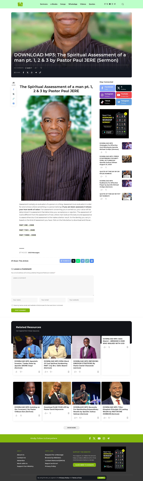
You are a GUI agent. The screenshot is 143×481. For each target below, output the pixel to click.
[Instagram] (112, 4)
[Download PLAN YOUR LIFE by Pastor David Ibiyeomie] (57, 393)
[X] (107, 4)
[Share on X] (27, 72)
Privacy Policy (64, 477)
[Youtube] (124, 95)
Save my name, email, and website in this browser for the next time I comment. (38, 305)
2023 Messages (33, 252)
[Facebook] (105, 4)
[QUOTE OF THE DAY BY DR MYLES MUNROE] (127, 174)
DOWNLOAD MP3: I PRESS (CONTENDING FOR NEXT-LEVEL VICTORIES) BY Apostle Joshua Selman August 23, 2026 (109, 160)
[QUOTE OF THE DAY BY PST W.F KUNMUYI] (127, 196)
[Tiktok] (107, 102)
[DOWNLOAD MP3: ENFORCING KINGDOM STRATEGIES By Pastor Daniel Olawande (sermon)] (86, 347)
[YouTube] (109, 4)
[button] (101, 478)
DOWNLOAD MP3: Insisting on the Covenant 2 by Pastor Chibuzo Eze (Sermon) (27, 409)
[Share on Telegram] (36, 72)
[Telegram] (115, 4)
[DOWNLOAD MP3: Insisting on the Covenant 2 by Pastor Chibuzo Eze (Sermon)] (27, 393)
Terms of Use (77, 477)
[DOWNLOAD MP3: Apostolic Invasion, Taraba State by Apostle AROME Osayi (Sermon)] (27, 347)
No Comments (19, 68)
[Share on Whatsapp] (32, 72)
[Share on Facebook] (23, 72)
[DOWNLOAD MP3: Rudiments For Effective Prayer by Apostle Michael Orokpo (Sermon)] (127, 183)
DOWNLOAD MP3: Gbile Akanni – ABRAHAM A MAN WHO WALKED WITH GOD (114, 341)
